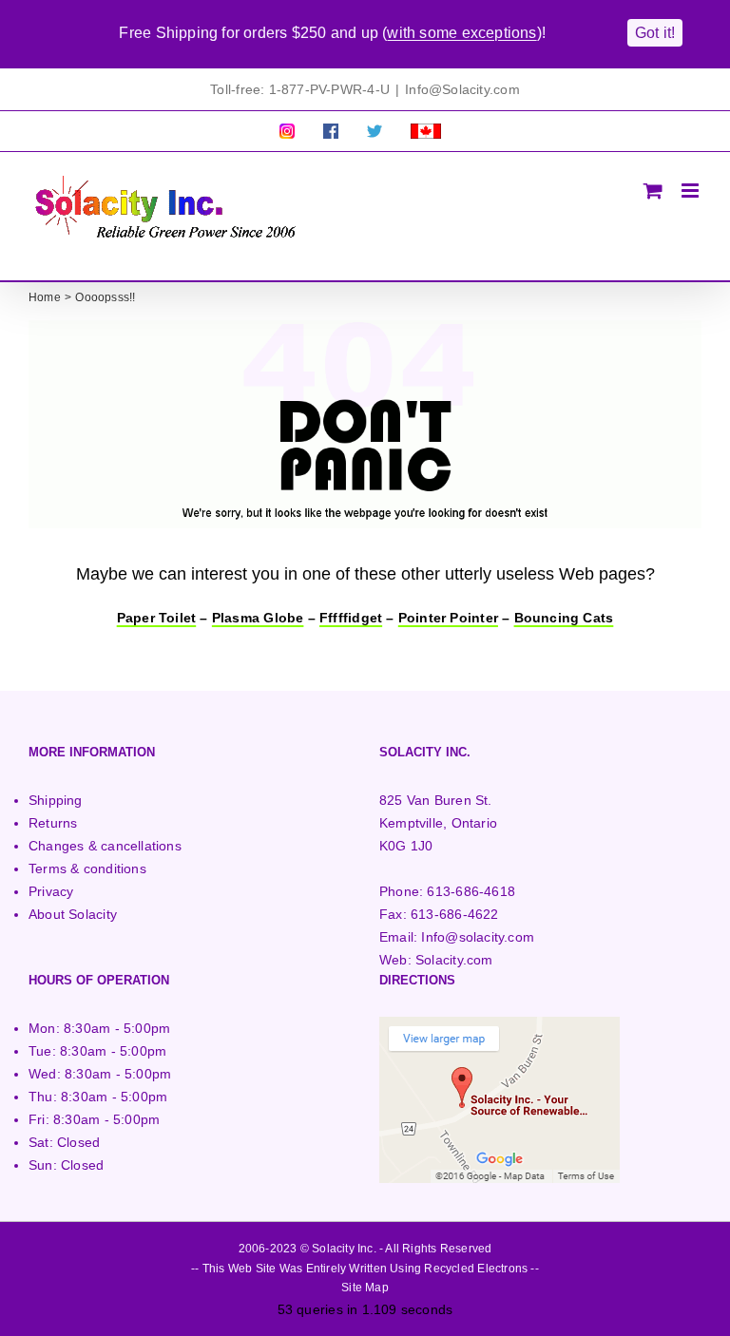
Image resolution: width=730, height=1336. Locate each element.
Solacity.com (454, 959)
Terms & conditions (87, 868)
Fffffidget (350, 617)
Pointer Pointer (448, 617)
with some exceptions (461, 33)
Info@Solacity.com (462, 89)
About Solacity (73, 914)
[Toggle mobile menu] (691, 190)
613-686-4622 (455, 914)
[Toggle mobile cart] (653, 190)
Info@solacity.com (477, 937)
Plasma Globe (258, 617)
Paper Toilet (157, 617)
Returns (53, 822)
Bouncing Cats (564, 617)
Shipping (56, 800)
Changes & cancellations (105, 845)
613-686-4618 (471, 891)
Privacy (51, 891)
